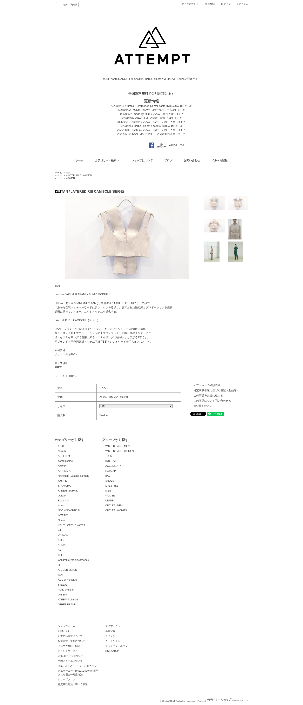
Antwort (62, 465)
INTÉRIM (63, 515)
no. (59, 550)
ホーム (79, 160)
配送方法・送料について (71, 641)
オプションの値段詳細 (207, 385)
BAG (107, 475)
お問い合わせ (192, 160)
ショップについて (142, 160)
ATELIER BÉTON (67, 569)
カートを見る (112, 641)
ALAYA (62, 545)
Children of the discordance (73, 560)
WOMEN (70, 178)
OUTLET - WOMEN (116, 510)
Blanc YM (63, 500)
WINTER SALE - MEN (117, 446)
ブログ (168, 160)
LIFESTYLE (111, 485)
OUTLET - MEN (114, 505)
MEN (108, 490)
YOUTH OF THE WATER (71, 525)
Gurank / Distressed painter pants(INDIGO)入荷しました (159, 105)
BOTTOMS (111, 461)
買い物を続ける (203, 405)
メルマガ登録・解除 (69, 646)
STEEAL (62, 584)
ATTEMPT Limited (68, 599)
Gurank (62, 495)
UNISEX (110, 500)
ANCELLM (64, 456)
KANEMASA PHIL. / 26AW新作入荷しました (159, 134)
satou (61, 505)
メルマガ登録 (219, 160)
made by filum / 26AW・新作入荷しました (159, 114)
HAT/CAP (110, 470)
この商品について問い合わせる (212, 400)
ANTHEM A (64, 470)
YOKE (61, 446)
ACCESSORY (113, 465)
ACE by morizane (68, 579)
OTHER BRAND (67, 604)
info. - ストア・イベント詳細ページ (77, 665)
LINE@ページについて (70, 655)
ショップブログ (66, 679)
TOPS (108, 456)
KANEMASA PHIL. (68, 490)
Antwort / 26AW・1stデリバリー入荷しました (159, 122)
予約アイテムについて (70, 660)
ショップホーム (66, 626)
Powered (202, 701)
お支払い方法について (70, 636)
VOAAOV (63, 535)
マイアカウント (190, 3)
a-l (59, 530)
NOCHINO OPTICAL (69, 510)
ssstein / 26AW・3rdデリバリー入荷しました (159, 130)
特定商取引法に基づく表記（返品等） (216, 390)
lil (59, 565)
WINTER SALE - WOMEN (79, 175)
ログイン (226, 3)
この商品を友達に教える (208, 395)
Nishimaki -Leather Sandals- (74, 475)
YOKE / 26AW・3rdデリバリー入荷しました (159, 109)
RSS (107, 651)
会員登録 (210, 3)
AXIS (60, 540)
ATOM (115, 651)
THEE (61, 555)
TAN (68, 172)
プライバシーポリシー (117, 646)
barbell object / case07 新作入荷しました (159, 125)
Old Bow (62, 594)
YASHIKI (62, 480)
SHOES (109, 480)
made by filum (66, 589)
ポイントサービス (68, 651)
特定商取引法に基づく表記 (73, 684)
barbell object (65, 461)
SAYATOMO (64, 485)
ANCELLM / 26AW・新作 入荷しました (158, 117)
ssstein (62, 451)
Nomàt (61, 520)
